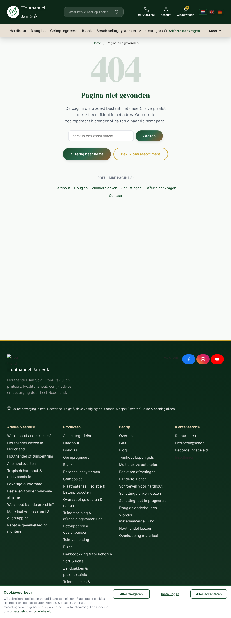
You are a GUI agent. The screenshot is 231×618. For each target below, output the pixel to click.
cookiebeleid (42, 611)
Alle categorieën (77, 435)
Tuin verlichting (76, 539)
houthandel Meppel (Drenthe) (120, 409)
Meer (213, 31)
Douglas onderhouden (138, 508)
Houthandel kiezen (135, 528)
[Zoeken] (116, 12)
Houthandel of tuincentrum (30, 456)
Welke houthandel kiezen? (29, 435)
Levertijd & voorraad (24, 484)
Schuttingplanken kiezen (140, 493)
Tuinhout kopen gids (136, 457)
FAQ (122, 443)
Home (96, 43)
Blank (87, 30)
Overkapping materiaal (138, 535)
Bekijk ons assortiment (140, 154)
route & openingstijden (158, 409)
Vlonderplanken (104, 188)
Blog (123, 450)
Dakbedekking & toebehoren (87, 554)
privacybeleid (19, 611)
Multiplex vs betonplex (138, 464)
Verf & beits (73, 561)
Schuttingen (131, 188)
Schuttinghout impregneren (142, 500)
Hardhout (18, 30)
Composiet (72, 479)
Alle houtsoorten (21, 463)
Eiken (67, 547)
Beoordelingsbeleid (191, 450)
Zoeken (149, 136)
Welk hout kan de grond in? (30, 504)
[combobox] (91, 12)
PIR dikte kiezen (132, 479)
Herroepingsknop (190, 443)
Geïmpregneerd (76, 457)
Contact (115, 195)
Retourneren (185, 435)
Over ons (126, 435)
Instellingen (170, 594)
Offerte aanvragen (184, 31)
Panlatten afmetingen (137, 471)
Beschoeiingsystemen (116, 30)
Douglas (38, 30)
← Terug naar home (86, 154)
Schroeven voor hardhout (141, 486)
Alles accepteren (209, 594)
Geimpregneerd (64, 30)
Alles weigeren (131, 594)
